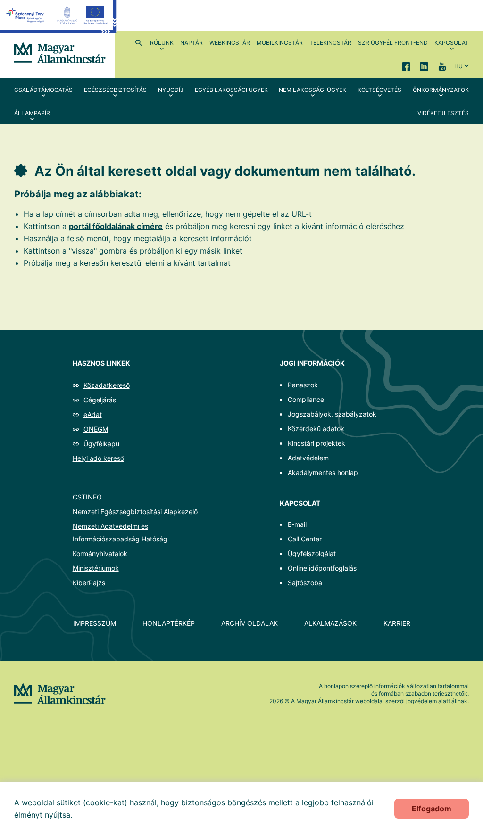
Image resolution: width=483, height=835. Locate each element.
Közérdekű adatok (316, 429)
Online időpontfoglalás (322, 568)
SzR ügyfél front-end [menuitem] (393, 42)
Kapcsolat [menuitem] (451, 42)
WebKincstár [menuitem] (229, 42)
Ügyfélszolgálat (312, 553)
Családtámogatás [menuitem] (43, 89)
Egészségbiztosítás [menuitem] (115, 89)
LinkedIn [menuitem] (424, 66)
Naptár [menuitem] (191, 42)
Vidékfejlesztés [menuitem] (443, 112)
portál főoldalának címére (116, 226)
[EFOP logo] (58, 23)
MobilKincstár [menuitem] (280, 42)
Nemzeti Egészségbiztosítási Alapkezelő (135, 512)
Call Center (305, 539)
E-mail (297, 524)
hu (458, 66)
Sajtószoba (305, 583)
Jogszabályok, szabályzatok (332, 414)
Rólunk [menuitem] (162, 42)
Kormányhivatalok (100, 553)
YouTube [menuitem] (442, 66)
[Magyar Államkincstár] (60, 52)
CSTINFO (87, 497)
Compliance (306, 399)
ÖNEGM (95, 429)
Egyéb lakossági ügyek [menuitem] (231, 89)
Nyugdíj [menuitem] (170, 89)
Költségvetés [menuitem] (379, 89)
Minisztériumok (96, 568)
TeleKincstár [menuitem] (330, 42)
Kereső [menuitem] (139, 42)
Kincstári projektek (316, 443)
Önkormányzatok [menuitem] (441, 89)
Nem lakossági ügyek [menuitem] (312, 89)
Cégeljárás (99, 400)
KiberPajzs (89, 583)
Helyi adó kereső (98, 458)
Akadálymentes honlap (323, 472)
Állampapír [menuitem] (32, 112)
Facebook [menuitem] (406, 66)
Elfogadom (431, 808)
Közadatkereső (106, 385)
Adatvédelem (308, 458)
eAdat (92, 414)
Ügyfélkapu (101, 444)
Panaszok (303, 385)
